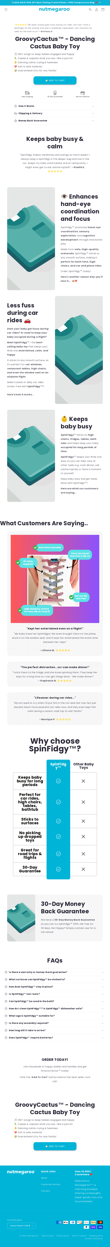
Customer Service (50, 1184)
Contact (45, 1191)
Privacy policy (63, 1236)
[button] (6, 9)
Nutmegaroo (33, 1236)
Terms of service (79, 1236)
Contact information (94, 1238)
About (44, 1178)
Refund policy (48, 1236)
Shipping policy (96, 1236)
